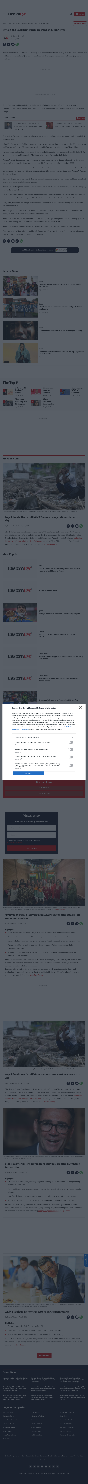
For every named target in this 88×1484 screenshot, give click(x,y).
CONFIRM (29, 773)
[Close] (81, 708)
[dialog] (44, 742)
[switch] (70, 742)
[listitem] (44, 737)
